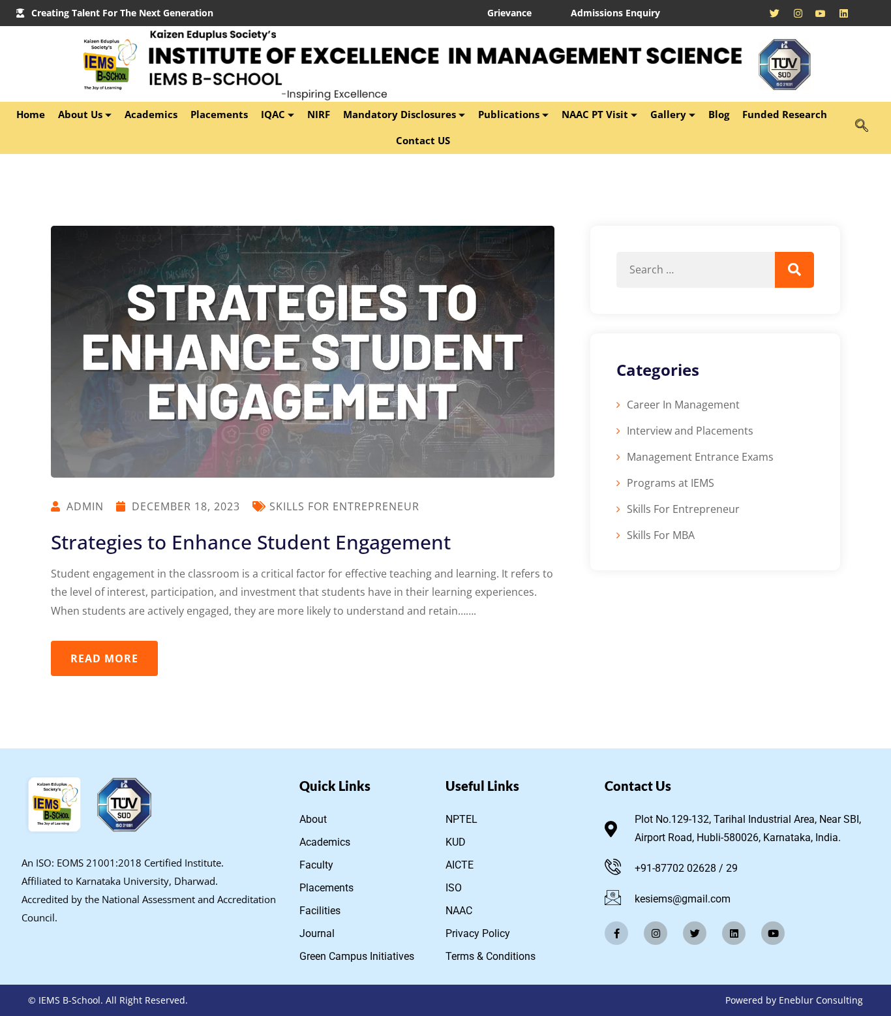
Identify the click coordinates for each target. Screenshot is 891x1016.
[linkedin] (840, 13)
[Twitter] (694, 933)
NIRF (318, 114)
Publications (508, 114)
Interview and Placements (690, 430)
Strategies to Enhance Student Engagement (251, 542)
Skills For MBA (661, 535)
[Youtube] (817, 13)
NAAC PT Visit (595, 114)
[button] (862, 127)
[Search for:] (715, 270)
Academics (151, 114)
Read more (104, 658)
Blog (718, 114)
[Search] (794, 270)
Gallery (668, 114)
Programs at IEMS (670, 483)
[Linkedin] (734, 933)
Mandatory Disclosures (399, 114)
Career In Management (683, 404)
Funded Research (786, 114)
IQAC (273, 114)
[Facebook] (748, 13)
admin (85, 506)
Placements (219, 114)
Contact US (423, 140)
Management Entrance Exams (700, 457)
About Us (80, 114)
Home (30, 114)
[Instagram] (794, 13)
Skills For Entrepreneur (344, 506)
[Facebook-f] (616, 933)
